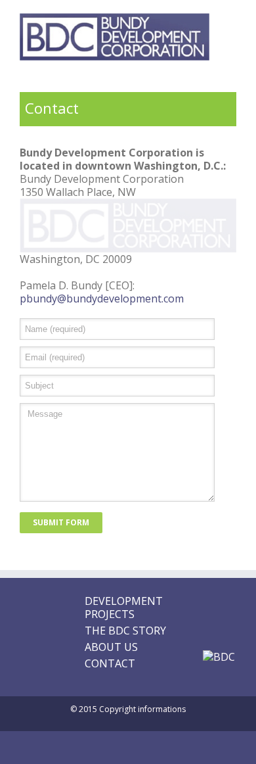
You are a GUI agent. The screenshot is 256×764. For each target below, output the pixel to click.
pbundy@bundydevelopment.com (102, 298)
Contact (110, 663)
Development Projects (124, 607)
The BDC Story (125, 630)
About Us (111, 647)
